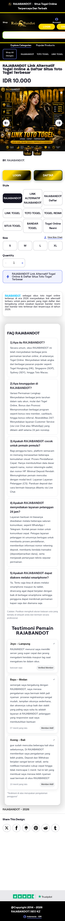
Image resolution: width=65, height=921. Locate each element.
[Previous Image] (6, 123)
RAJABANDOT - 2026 (16, 809)
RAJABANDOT (13, 295)
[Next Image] (59, 123)
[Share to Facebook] (16, 827)
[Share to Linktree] (26, 827)
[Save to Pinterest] (36, 827)
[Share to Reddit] (45, 827)
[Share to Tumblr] (55, 827)
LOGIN (46, 26)
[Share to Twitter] (7, 827)
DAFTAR (48, 175)
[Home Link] (23, 23)
